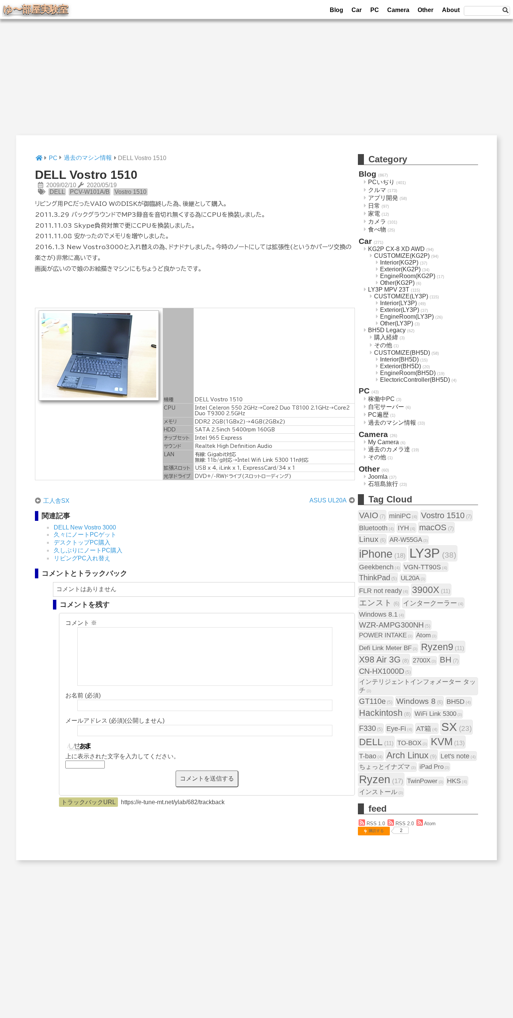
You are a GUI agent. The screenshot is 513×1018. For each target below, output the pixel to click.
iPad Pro (434, 766)
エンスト (379, 602)
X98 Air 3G (384, 659)
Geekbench (379, 567)
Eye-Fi (399, 728)
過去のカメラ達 (389, 449)
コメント (81, 623)
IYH (406, 528)
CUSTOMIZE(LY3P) (401, 296)
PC (374, 10)
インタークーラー (433, 603)
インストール (381, 792)
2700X (424, 660)
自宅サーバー (386, 407)
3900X (431, 589)
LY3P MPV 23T (388, 289)
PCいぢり (381, 182)
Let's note (458, 756)
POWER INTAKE (385, 635)
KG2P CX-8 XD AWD (396, 249)
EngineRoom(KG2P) (407, 276)
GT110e (375, 701)
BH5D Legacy (387, 330)
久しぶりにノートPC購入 (88, 550)
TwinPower (425, 781)
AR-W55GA (408, 539)
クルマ (377, 190)
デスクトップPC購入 (82, 542)
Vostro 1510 (130, 192)
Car (357, 10)
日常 (374, 206)
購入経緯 (386, 337)
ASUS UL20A (328, 500)
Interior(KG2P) (399, 262)
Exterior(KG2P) (400, 269)
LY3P (432, 553)
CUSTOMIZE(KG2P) (402, 256)
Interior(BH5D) (399, 359)
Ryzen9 (442, 646)
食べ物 (377, 229)
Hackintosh (385, 713)
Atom (426, 635)
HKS (457, 781)
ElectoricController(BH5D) (415, 380)
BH (449, 659)
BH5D (459, 701)
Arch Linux (411, 755)
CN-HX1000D (385, 671)
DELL (57, 192)
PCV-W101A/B (90, 192)
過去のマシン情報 (392, 422)
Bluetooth (376, 528)
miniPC (403, 516)
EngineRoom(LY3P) (407, 316)
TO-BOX (412, 743)
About (451, 10)
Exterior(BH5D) (400, 366)
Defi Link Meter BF (388, 648)
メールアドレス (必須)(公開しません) (114, 720)
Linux (372, 539)
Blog (336, 10)
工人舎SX (56, 501)
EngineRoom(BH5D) (408, 373)
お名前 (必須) (83, 695)
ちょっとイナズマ (387, 766)
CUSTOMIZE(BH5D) (402, 352)
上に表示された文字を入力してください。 (122, 756)
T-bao (371, 756)
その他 (383, 345)
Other (425, 10)
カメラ (377, 221)
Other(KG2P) (397, 283)
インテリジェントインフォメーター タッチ (417, 686)
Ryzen (381, 779)
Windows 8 (419, 701)
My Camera (383, 442)
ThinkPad (378, 577)
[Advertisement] (256, 82)
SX (456, 727)
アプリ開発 (383, 198)
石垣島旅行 (383, 484)
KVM (448, 741)
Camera (398, 10)
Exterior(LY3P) (399, 310)
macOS (436, 527)
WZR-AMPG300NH (394, 625)
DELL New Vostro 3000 (85, 527)
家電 (374, 213)
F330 (371, 728)
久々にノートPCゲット (85, 534)
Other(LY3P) (396, 323)
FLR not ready (383, 590)
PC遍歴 (378, 414)
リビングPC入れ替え (82, 558)
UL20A (413, 578)
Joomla (378, 476)
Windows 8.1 (381, 614)
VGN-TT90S (425, 567)
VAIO (372, 515)
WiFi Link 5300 (438, 713)
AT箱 (427, 728)
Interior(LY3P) (398, 303)
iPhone (382, 554)
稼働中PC (381, 399)
